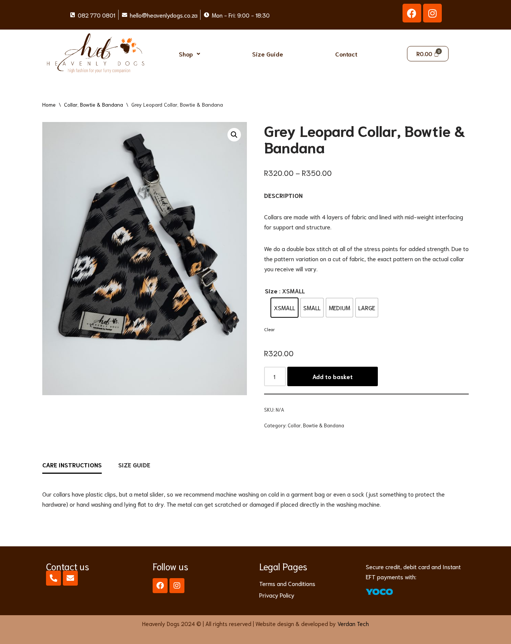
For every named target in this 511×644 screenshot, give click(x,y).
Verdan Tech (353, 623)
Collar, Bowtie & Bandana (93, 104)
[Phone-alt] (53, 578)
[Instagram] (432, 13)
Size (271, 290)
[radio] (284, 307)
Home (49, 104)
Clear (269, 329)
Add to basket (332, 376)
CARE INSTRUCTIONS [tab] (72, 464)
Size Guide (267, 54)
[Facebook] (412, 13)
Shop (186, 54)
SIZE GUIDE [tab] (134, 464)
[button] (189, 53)
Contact (346, 54)
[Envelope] (70, 578)
